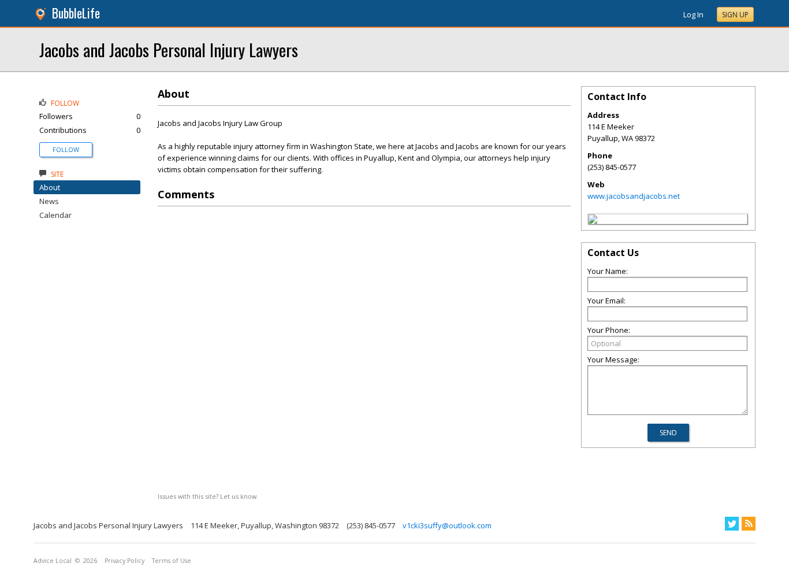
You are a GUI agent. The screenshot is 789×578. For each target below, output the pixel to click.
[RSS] (748, 524)
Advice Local (53, 561)
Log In (693, 14)
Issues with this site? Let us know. (208, 496)
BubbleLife (76, 13)
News (49, 201)
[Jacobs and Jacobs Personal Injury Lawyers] (592, 221)
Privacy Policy (124, 561)
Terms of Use (171, 561)
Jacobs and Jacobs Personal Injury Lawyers (168, 49)
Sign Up (735, 15)
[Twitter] (732, 524)
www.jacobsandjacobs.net (633, 196)
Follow (66, 149)
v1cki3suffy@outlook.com (447, 525)
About (49, 187)
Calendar (55, 215)
